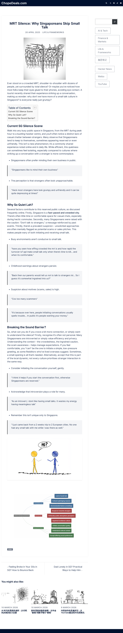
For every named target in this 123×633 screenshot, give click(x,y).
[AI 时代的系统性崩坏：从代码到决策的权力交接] (14, 595)
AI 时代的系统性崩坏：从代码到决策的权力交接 (14, 611)
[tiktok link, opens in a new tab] (117, 3)
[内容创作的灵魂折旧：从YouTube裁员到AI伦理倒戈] (74, 595)
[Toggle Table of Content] (34, 107)
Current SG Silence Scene (20, 111)
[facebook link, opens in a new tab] (114, 3)
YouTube (102, 84)
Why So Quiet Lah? (17, 115)
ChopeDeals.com (14, 3)
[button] (106, 3)
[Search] (114, 21)
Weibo (10, 549)
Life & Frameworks (53, 32)
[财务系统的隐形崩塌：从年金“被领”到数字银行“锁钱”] (44, 595)
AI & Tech (103, 30)
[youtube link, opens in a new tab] (121, 3)
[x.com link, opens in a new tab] (110, 3)
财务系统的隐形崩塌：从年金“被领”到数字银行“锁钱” (43, 611)
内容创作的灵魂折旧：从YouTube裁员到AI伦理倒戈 (72, 611)
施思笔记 (102, 60)
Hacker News (105, 69)
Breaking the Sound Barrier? (21, 118)
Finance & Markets (103, 40)
